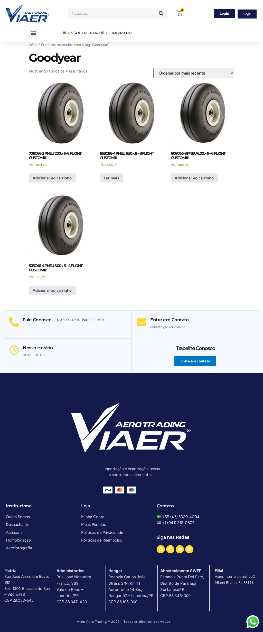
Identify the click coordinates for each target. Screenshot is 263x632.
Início (33, 45)
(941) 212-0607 (93, 320)
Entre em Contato (169, 319)
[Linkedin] (189, 549)
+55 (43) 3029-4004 (82, 33)
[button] (33, 33)
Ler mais (111, 178)
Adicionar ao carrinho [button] (52, 178)
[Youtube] (180, 549)
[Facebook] (161, 549)
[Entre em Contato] (141, 322)
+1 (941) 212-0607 (118, 33)
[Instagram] (170, 549)
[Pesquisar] (161, 13)
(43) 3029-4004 (67, 320)
